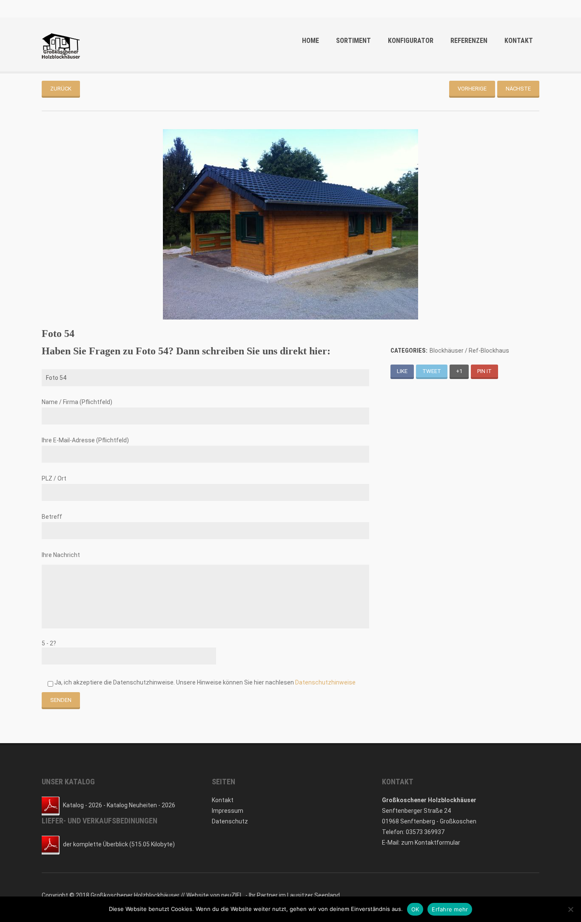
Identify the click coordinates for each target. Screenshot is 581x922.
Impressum (227, 810)
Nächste (518, 88)
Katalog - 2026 (82, 805)
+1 (459, 371)
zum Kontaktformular (430, 842)
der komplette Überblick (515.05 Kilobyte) (119, 844)
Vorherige (472, 88)
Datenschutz (230, 821)
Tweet (431, 371)
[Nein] (570, 909)
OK (415, 909)
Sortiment (353, 41)
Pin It (484, 371)
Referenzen (468, 41)
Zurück (60, 88)
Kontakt (518, 41)
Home (310, 41)
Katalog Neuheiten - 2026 (141, 805)
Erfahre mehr (450, 909)
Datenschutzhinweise (325, 682)
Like (402, 371)
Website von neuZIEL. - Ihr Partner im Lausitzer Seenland (263, 895)
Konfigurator (410, 41)
